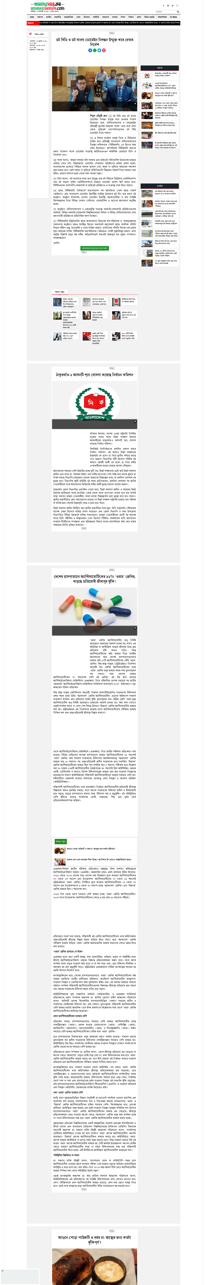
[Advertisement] (111, 7)
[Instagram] (177, 7)
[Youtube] (168, 7)
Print (112, 33)
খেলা (78, 17)
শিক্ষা (123, 17)
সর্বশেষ (40, 17)
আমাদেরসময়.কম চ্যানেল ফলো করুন (94, 248)
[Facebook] (163, 7)
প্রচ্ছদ (32, 17)
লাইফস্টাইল (162, 17)
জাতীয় (48, 17)
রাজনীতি (57, 17)
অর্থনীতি (96, 17)
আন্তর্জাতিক (68, 17)
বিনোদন (87, 17)
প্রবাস (139, 17)
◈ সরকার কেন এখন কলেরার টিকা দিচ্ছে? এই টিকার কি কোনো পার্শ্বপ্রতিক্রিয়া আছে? (75, 23)
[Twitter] (173, 7)
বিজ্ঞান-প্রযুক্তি (149, 17)
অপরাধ (115, 17)
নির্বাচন (131, 17)
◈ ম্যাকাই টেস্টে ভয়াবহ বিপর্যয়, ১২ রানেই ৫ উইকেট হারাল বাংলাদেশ (127, 23)
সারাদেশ (105, 17)
